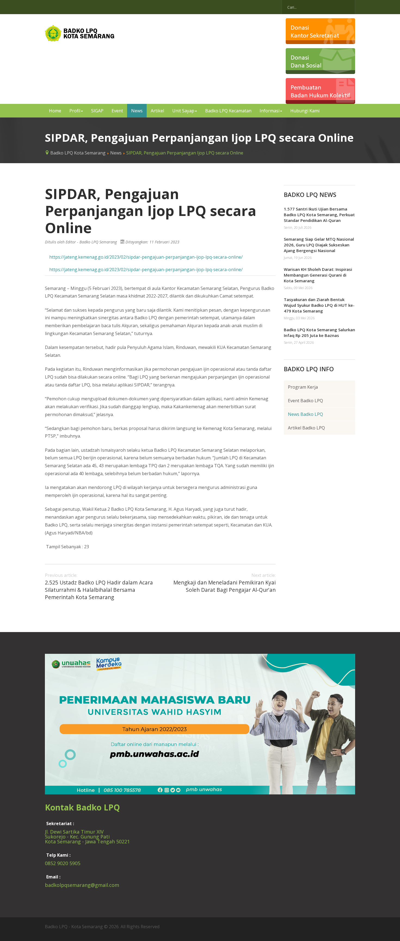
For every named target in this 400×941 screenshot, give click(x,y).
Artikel (157, 111)
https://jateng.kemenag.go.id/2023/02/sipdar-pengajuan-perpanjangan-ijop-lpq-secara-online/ (146, 257)
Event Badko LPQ (305, 401)
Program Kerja (303, 387)
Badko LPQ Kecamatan (228, 111)
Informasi (269, 111)
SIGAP (97, 111)
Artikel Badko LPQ (306, 428)
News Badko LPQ (305, 414)
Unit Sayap (183, 111)
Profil (74, 111)
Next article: (224, 583)
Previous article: (99, 586)
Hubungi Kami (304, 111)
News (137, 111)
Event (117, 111)
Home (55, 111)
